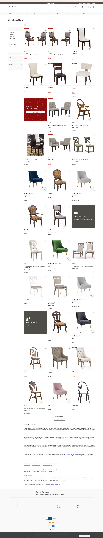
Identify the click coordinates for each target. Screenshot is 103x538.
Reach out (27, 326)
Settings (20, 502)
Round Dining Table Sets (36, 465)
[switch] (25, 25)
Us (38, 502)
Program (59, 502)
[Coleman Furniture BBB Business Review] (51, 519)
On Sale (25, 56)
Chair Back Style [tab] (12, 68)
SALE (84, 13)
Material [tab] (10, 60)
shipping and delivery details (55, 484)
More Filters (10, 70)
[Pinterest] (57, 522)
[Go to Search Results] (61, 7)
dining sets (76, 454)
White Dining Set (27, 465)
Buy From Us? (40, 503)
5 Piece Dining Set (27, 463)
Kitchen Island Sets (56, 463)
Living (19, 13)
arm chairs (31, 437)
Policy (79, 507)
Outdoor (58, 13)
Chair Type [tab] (11, 64)
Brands (92, 13)
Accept (84, 535)
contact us (40, 479)
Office (74, 13)
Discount (60, 503)
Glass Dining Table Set (46, 463)
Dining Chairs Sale (27, 471)
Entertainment (42, 13)
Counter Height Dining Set (47, 465)
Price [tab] (10, 29)
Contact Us (93, 3)
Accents (66, 13)
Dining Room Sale (51, 471)
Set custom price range (12, 44)
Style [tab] (10, 57)
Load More (59, 419)
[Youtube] (53, 522)
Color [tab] (10, 53)
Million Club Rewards (81, 510)
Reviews (80, 512)
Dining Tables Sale (36, 471)
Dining (27, 13)
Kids (50, 13)
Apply (15, 49)
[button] (69, 7)
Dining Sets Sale (43, 471)
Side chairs (28, 438)
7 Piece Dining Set (35, 463)
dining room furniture (79, 455)
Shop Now (35, 112)
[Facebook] (46, 522)
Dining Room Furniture (11, 16)
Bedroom (10, 13)
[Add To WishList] (45, 30)
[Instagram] (50, 522)
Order (19, 503)
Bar (34, 13)
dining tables (66, 454)
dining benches (91, 438)
